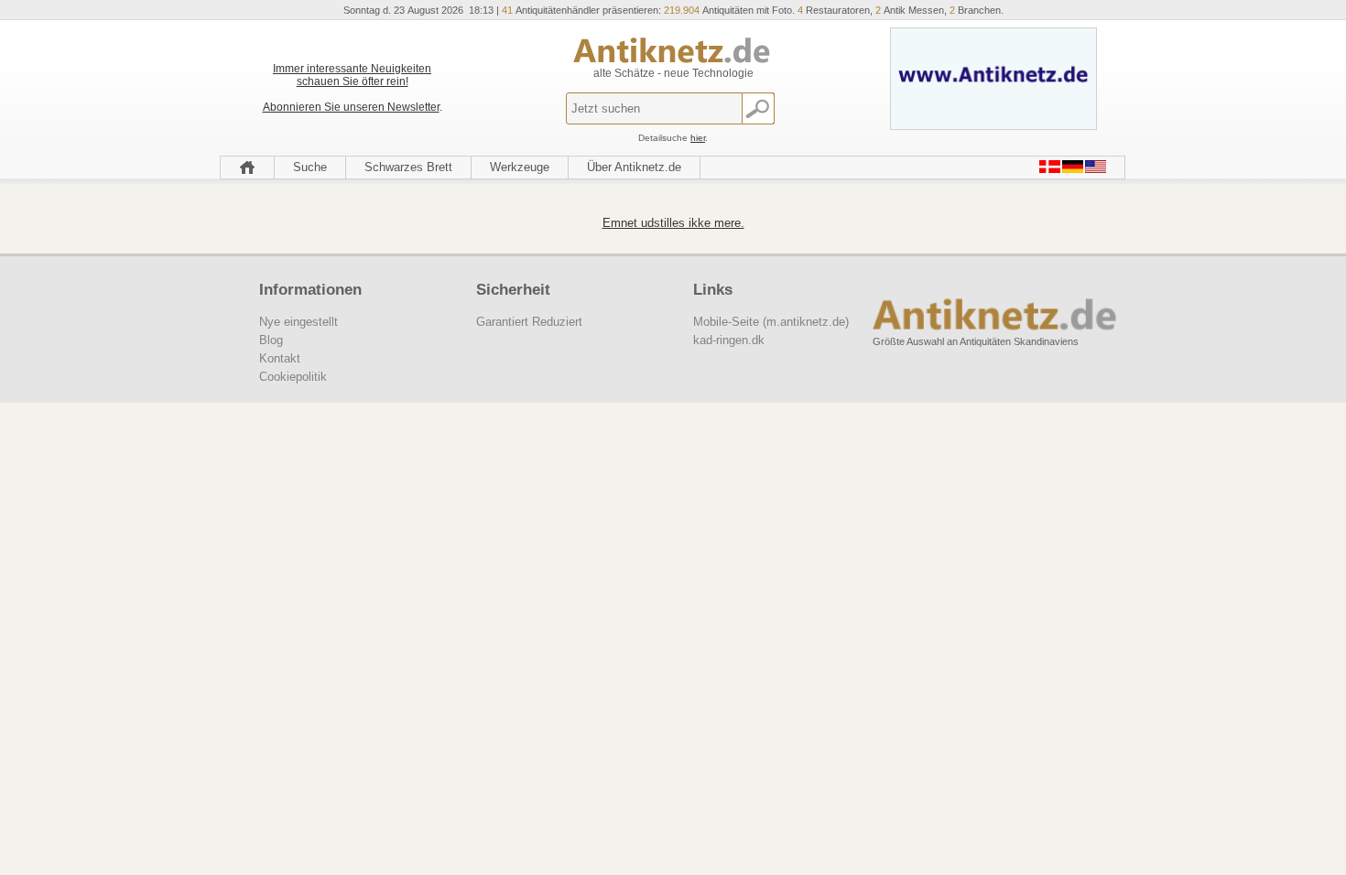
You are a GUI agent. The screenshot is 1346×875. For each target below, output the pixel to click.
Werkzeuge (519, 167)
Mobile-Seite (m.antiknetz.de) (771, 322)
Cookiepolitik (293, 376)
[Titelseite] (247, 167)
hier (697, 138)
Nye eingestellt (298, 322)
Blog (271, 340)
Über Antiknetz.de (634, 167)
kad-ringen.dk (729, 340)
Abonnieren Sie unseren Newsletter (351, 107)
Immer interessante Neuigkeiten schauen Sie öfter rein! (352, 75)
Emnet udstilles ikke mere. (673, 223)
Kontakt (279, 358)
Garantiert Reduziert (529, 322)
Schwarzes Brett (408, 167)
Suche (310, 167)
